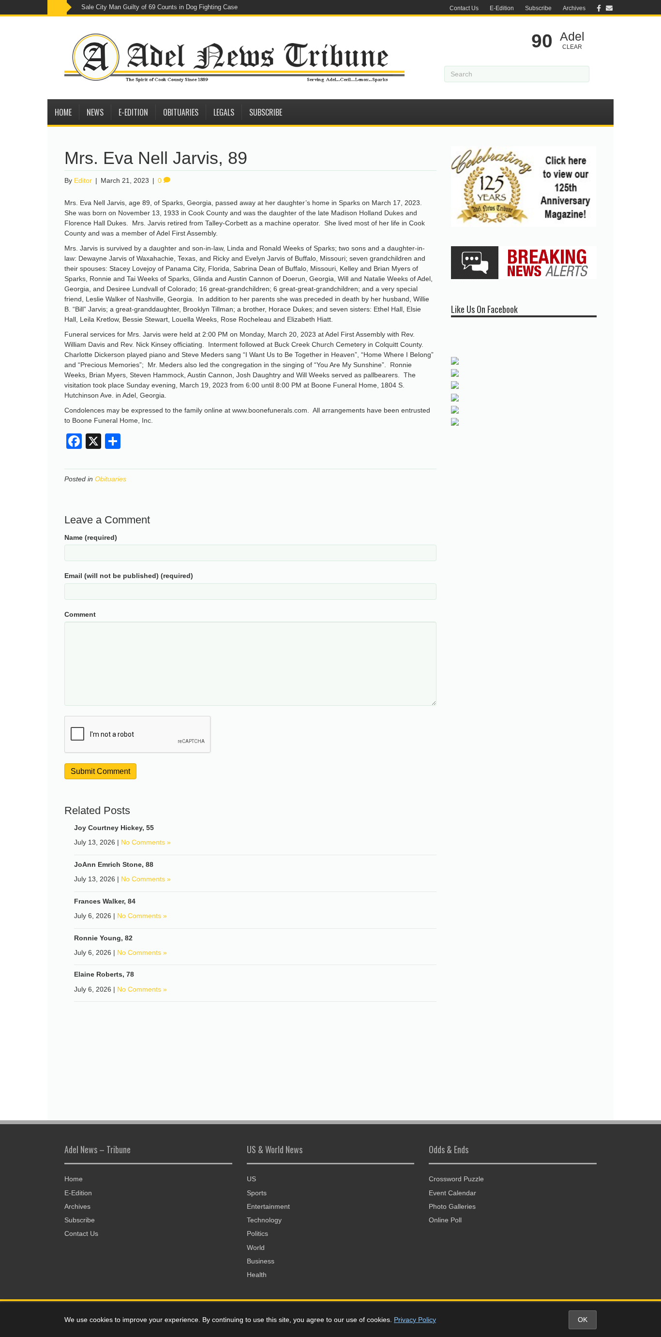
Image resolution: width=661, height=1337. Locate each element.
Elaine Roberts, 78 (104, 974)
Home (63, 112)
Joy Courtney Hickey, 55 (114, 828)
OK (582, 1319)
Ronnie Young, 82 (103, 938)
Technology (264, 1220)
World (256, 1247)
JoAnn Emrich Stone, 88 (113, 864)
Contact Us (464, 8)
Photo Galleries (452, 1206)
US (251, 1179)
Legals (223, 112)
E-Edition (502, 8)
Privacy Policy (415, 1319)
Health (257, 1274)
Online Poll (445, 1220)
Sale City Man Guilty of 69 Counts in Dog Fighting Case (159, 7)
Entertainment (268, 1206)
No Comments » (146, 842)
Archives (574, 8)
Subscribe (538, 8)
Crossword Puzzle (456, 1179)
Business (260, 1261)
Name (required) (90, 537)
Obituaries (180, 112)
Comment (80, 614)
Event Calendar (452, 1193)
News (95, 112)
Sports (257, 1193)
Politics (257, 1233)
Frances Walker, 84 (104, 901)
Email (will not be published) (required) (128, 575)
